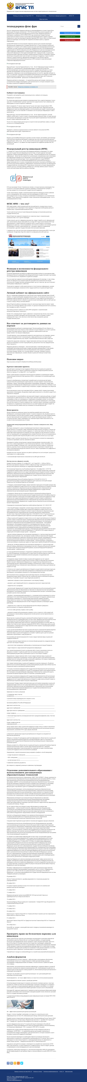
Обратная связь (43, 19)
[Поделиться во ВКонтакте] (11, 1063)
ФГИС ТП (71, 16)
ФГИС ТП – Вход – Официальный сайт (15, 1076)
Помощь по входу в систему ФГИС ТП (23, 16)
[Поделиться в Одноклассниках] (15, 1063)
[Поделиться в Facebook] (8, 1063)
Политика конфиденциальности (57, 16)
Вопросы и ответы (41, 16)
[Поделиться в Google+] (18, 1063)
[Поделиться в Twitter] (21, 1063)
